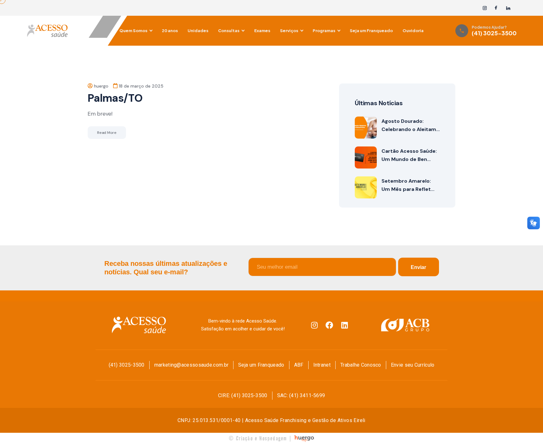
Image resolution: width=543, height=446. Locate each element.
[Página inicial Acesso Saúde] (70, 31)
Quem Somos (133, 30)
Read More (107, 132)
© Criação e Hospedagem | (260, 438)
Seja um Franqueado (371, 30)
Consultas (228, 30)
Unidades (198, 30)
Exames (262, 30)
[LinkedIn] (508, 8)
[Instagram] (484, 8)
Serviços (289, 30)
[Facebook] (496, 8)
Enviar (418, 267)
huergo (101, 86)
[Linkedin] (344, 325)
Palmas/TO (115, 98)
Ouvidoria (413, 30)
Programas (324, 30)
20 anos (170, 30)
